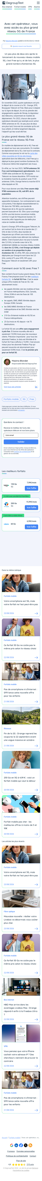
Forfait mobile (20, 7)
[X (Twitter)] (26, 1145)
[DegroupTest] (13, 3)
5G (24, 399)
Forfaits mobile (11, 399)
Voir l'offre (31, 488)
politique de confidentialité (22, 452)
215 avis (30, 1164)
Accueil (4, 1138)
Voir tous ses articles (12, 387)
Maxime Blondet (12, 41)
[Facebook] (21, 1145)
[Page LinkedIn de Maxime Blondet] (36, 387)
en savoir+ (21, 410)
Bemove (35, 1168)
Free (32, 399)
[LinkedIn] (16, 1145)
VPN (30, 7)
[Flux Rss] (30, 1145)
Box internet (7, 7)
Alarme (37, 7)
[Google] (12, 1145)
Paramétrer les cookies (21, 1170)
